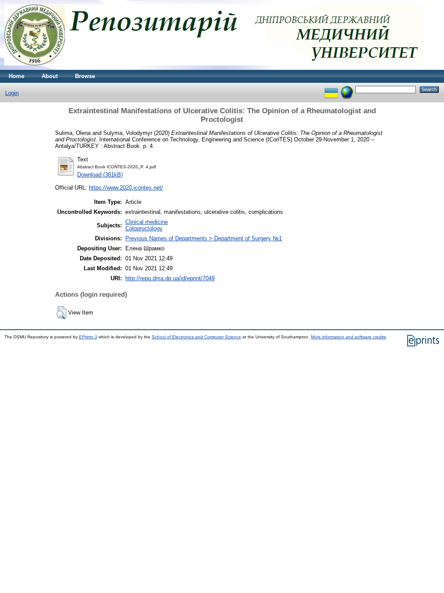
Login (12, 93)
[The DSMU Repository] (214, 68)
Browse (85, 76)
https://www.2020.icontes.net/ (126, 187)
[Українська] (331, 89)
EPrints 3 (88, 336)
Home (16, 76)
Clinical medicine (146, 222)
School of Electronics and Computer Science (196, 336)
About (50, 76)
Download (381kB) (100, 174)
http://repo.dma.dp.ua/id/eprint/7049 (170, 278)
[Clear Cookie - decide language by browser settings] (347, 89)
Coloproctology (144, 228)
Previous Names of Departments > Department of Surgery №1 (203, 238)
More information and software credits (348, 336)
